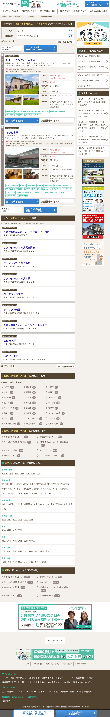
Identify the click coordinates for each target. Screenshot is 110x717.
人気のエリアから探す (29, 682)
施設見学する (50, 120)
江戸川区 (56, 484)
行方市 (8, 418)
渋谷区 (64, 489)
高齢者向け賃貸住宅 (14, 587)
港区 (58, 489)
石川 (15, 520)
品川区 (51, 489)
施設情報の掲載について (71, 692)
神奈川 (5, 504)
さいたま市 (44, 504)
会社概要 (6, 701)
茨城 (4, 509)
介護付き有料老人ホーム (12, 56)
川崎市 (20, 504)
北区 (11, 484)
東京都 (5, 484)
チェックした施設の (34, 48)
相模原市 (28, 504)
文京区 (19, 489)
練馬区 (47, 484)
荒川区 (12, 489)
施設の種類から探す (48, 11)
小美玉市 (53, 418)
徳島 (31, 551)
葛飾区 (36, 489)
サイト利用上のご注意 (48, 692)
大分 (26, 562)
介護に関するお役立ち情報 (88, 80)
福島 (38, 474)
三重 (20, 530)
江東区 (40, 484)
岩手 (17, 474)
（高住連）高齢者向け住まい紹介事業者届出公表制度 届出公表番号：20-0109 (55, 707)
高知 (48, 551)
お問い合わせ (8, 692)
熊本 (20, 562)
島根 (20, 551)
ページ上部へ (56, 640)
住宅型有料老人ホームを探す (50, 678)
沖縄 (44, 562)
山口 (26, 551)
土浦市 (52, 387)
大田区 (25, 484)
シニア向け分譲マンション (52, 455)
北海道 (5, 474)
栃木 (66, 504)
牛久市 (30, 403)
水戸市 (15, 69)
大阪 (4, 541)
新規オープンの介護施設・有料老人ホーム (92, 68)
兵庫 (15, 541)
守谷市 (52, 408)
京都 (9, 541)
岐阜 (15, 530)
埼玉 (35, 504)
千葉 (52, 504)
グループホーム (48, 450)
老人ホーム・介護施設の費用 (89, 61)
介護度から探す (80, 11)
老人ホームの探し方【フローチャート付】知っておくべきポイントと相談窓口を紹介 (92, 113)
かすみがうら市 (56, 413)
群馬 (71, 504)
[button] (38, 30)
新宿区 (19, 493)
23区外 (49, 493)
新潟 (4, 520)
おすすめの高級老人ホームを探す (56, 682)
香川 (37, 551)
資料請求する (15, 120)
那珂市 (8, 413)
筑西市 (30, 413)
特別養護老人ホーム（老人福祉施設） (54, 443)
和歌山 (32, 541)
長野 (31, 520)
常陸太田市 (54, 397)
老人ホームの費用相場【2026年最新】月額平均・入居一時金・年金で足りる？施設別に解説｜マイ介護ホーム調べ (92, 126)
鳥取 (15, 551)
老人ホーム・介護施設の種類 (89, 56)
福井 (20, 520)
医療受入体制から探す (98, 11)
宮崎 (31, 562)
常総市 (30, 397)
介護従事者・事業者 (53, 664)
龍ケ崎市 (9, 397)
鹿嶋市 (30, 408)
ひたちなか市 (11, 408)
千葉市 (59, 504)
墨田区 (32, 484)
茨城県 (10, 69)
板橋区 (27, 493)
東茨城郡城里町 (34, 424)
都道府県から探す (29, 11)
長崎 (15, 562)
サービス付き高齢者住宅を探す (79, 678)
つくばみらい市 (34, 418)
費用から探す (65, 11)
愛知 (4, 530)
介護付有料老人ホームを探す (23, 678)
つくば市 (53, 403)
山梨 (26, 520)
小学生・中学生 (80, 664)
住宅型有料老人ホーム (50, 437)
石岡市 (30, 392)
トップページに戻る (10, 11)
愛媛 (42, 551)
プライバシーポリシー (26, 692)
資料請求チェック (2, 65)
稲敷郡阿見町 (55, 424)
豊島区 (34, 493)
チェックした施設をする (74, 713)
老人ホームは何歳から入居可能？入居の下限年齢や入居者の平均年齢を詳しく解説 (92, 139)
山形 (33, 474)
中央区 (5, 493)
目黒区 (12, 493)
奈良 (20, 541)
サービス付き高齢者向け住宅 (17, 442)
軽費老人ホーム (12, 455)
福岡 (4, 562)
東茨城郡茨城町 (12, 424)
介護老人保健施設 (13, 450)
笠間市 (8, 403)
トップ (26, 664)
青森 (11, 474)
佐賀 (9, 562)
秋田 (28, 474)
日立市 (30, 387)
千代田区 (65, 484)
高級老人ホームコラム (83, 682)
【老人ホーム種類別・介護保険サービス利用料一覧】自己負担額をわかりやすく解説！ (92, 151)
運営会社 (88, 692)
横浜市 (12, 504)
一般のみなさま (37, 664)
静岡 (9, 530)
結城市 (52, 392)
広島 (4, 551)
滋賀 (26, 541)
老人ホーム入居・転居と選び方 (90, 75)
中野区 (18, 484)
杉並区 (5, 489)
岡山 (9, 551)
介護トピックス (84, 86)
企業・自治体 (67, 664)
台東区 (44, 489)
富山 (9, 520)
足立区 (42, 493)
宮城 (22, 474)
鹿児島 (37, 562)
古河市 (8, 392)
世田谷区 (28, 489)
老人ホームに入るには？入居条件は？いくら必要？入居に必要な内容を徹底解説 (92, 102)
